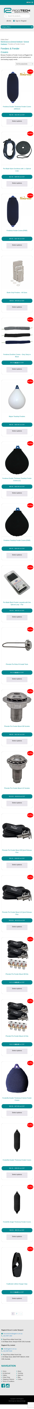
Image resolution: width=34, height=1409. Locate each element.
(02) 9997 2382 (7, 1336)
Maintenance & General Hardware (12, 41)
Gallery (5, 1375)
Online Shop (4, 39)
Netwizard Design (21, 1401)
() (8, 21)
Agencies (20, 1375)
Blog (19, 1377)
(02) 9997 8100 (7, 1351)
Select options (17, 121)
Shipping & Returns (8, 1379)
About (19, 1371)
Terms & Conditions (8, 1381)
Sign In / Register (21, 21)
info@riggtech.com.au (10, 1349)
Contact (20, 1379)
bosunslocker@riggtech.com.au (13, 1333)
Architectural (6, 1373)
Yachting (20, 1373)
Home (4, 1371)
